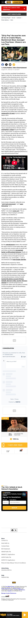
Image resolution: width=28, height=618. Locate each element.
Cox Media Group (10, 586)
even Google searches (19, 259)
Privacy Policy (17, 588)
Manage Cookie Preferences (8, 593)
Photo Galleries (5, 20)
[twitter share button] (6, 64)
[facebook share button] (2, 64)
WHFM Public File (6, 557)
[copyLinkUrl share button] (14, 64)
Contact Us (4, 540)
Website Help (5, 577)
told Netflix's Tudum (7, 129)
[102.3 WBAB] (14, 2)
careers (10, 590)
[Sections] (3, 2)
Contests (19, 17)
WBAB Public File (6, 551)
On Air (13, 17)
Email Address (12, 499)
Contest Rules (5, 546)
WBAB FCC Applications (8, 554)
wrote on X (16, 211)
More (11, 20)
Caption (23, 59)
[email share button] (10, 64)
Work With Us (5, 543)
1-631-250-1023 (15, 445)
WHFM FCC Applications (8, 560)
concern (12, 244)
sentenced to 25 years (8, 113)
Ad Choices (22, 589)
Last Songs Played (5, 17)
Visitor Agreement (6, 588)
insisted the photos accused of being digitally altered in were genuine (14, 280)
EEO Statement (5, 549)
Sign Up (14, 508)
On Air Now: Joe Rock (14, 429)
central (8, 244)
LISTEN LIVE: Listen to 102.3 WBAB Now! (11, 8)
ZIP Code (5, 499)
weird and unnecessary (9, 204)
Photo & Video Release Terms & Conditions (13, 563)
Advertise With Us (6, 570)
